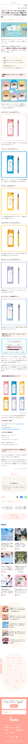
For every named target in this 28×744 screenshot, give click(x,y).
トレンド (20, 684)
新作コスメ (20, 657)
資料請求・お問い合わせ (10, 727)
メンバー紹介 (18, 725)
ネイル (8, 684)
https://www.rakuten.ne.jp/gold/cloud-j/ (10, 429)
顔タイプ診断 (9, 669)
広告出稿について (7, 712)
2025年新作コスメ (11, 19)
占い (14, 660)
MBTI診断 (13, 657)
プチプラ (8, 660)
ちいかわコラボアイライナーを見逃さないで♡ (13, 67)
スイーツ (14, 684)
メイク (22, 675)
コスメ (8, 672)
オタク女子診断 (18, 663)
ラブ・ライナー (20, 19)
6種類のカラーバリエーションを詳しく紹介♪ (13, 60)
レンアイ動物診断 (15, 681)
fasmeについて (8, 725)
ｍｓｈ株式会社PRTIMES (23, 468)
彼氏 (21, 672)
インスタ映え (14, 672)
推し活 (22, 678)
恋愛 (15, 669)
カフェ (16, 678)
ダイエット (8, 675)
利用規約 (6, 730)
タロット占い (10, 663)
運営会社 (18, 727)
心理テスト (20, 660)
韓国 (22, 681)
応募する (14, 706)
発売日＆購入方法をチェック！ (10, 65)
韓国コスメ (10, 666)
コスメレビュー (18, 666)
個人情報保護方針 (19, 730)
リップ (20, 669)
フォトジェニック (9, 678)
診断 (8, 657)
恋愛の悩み (7, 681)
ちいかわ (3, 19)
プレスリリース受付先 (9, 732)
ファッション (15, 675)
